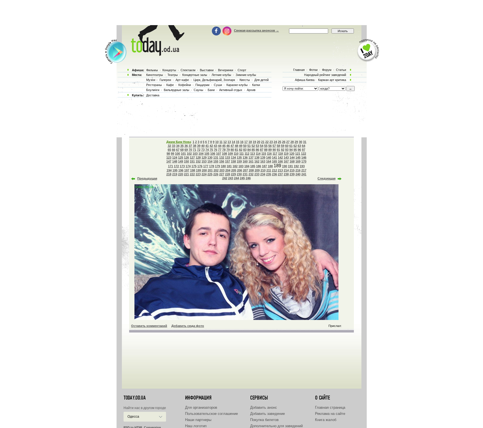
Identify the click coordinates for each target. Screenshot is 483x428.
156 (221, 161)
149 (180, 161)
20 (258, 142)
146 (303, 157)
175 (193, 166)
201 (210, 170)
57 (274, 145)
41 (207, 145)
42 (211, 145)
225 (209, 174)
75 (211, 149)
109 (230, 153)
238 (286, 174)
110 (236, 153)
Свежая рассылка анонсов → (256, 30)
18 (250, 142)
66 (173, 149)
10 (217, 142)
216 (297, 170)
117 (275, 153)
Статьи (341, 69)
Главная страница (330, 407)
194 (169, 170)
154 (209, 161)
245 (242, 178)
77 (219, 149)
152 (198, 161)
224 (204, 174)
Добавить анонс (263, 407)
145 (297, 157)
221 (186, 174)
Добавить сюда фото (187, 325)
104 (200, 153)
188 (270, 166)
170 (303, 161)
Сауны (198, 90)
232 (251, 174)
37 (190, 145)
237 (280, 174)
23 (271, 142)
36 (186, 145)
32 (169, 145)
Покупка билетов (264, 420)
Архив (251, 90)
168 (292, 161)
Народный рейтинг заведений (325, 74)
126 (186, 157)
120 (291, 153)
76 (215, 149)
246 (248, 178)
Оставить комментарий (149, 325)
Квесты (245, 80)
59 (282, 145)
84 (249, 149)
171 (170, 166)
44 (219, 145)
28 (292, 142)
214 (286, 170)
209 (257, 170)
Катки (256, 85)
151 (192, 161)
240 (297, 174)
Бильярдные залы (176, 90)
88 (265, 149)
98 (168, 153)
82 (240, 149)
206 (239, 170)
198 (192, 170)
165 (274, 161)
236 (274, 174)
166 (280, 161)
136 (245, 157)
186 (258, 166)
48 (236, 145)
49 (240, 145)
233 (256, 174)
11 (220, 142)
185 (252, 166)
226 (215, 174)
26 (283, 142)
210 (263, 170)
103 (195, 153)
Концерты (169, 70)
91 (278, 149)
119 (286, 153)
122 (303, 153)
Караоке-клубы (237, 85)
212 (274, 170)
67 (177, 149)
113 (252, 153)
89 (270, 149)
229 (233, 174)
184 (246, 166)
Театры (172, 74)
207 (245, 170)
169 (297, 161)
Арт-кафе (182, 80)
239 (292, 174)
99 (172, 153)
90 (274, 149)
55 (265, 145)
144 (292, 157)
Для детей (261, 80)
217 (303, 170)
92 (282, 149)
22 (267, 142)
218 (168, 174)
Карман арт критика (332, 80)
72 (198, 149)
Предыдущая (147, 178)
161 (251, 161)
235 (268, 174)
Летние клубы (221, 74)
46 (228, 145)
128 (198, 157)
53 (257, 145)
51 (249, 145)
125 (180, 157)
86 (257, 149)
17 (246, 142)
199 (198, 170)
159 (239, 161)
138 (256, 157)
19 (254, 142)
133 (227, 157)
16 (241, 142)
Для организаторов (201, 407)
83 (245, 149)
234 (262, 174)
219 (174, 174)
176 (199, 166)
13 (229, 142)
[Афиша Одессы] (156, 54)
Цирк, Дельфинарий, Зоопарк (214, 80)
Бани (211, 90)
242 (224, 178)
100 (177, 153)
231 (245, 174)
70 (190, 149)
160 (245, 161)
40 (203, 145)
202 (216, 170)
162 (256, 161)
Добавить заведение (267, 414)
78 (224, 149)
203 (221, 170)
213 (280, 170)
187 (264, 166)
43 (215, 145)
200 (204, 170)
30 (300, 142)
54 (261, 145)
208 (251, 170)
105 (206, 153)
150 (186, 161)
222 (192, 174)
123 (168, 157)
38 (194, 145)
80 (232, 149)
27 (288, 142)
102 (189, 153)
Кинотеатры (154, 74)
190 (284, 166)
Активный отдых (230, 90)
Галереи (165, 80)
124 (174, 157)
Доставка (152, 95)
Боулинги (152, 90)
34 (177, 145)
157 (227, 161)
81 (236, 149)
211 (268, 170)
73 (203, 149)
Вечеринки (225, 70)
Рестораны (154, 85)
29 (296, 142)
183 (240, 166)
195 (174, 170)
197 (186, 170)
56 (270, 145)
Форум (327, 69)
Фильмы (152, 70)
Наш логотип (196, 426)
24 (275, 142)
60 (286, 145)
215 (292, 170)
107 (218, 153)
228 (227, 174)
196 (180, 170)
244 (236, 178)
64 (303, 145)
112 (247, 153)
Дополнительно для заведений (276, 426)
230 (239, 174)
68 (182, 149)
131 (215, 157)
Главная (299, 69)
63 (299, 145)
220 (180, 174)
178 (211, 166)
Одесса (133, 417)
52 (253, 145)
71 (194, 149)
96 (299, 149)
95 (295, 149)
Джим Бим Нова (178, 142)
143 (286, 157)
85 (253, 149)
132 (221, 157)
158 (233, 161)
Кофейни (184, 85)
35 (182, 145)
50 (245, 145)
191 (290, 166)
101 (183, 153)
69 (186, 149)
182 (235, 166)
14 (233, 142)
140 (268, 157)
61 (291, 145)
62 (295, 145)
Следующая (326, 178)
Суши (218, 85)
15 (237, 142)
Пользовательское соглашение (211, 414)
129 (204, 157)
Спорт (242, 70)
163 (262, 161)
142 (280, 157)
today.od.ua (135, 398)
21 (262, 142)
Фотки (313, 69)
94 (291, 149)
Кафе (170, 85)
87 (261, 149)
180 (223, 166)
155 (215, 161)
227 (221, 174)
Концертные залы (194, 74)
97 (303, 149)
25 (279, 142)
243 (230, 178)
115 (263, 153)
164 (268, 161)
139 (262, 157)
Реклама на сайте (330, 414)
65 (169, 149)
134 (233, 157)
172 (176, 166)
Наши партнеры (198, 420)
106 (212, 153)
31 (304, 142)
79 (228, 149)
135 (239, 157)
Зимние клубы (246, 74)
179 (217, 166)
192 (296, 166)
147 (168, 161)
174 (188, 166)
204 (227, 170)
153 (204, 161)
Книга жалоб (325, 420)
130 (209, 157)
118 (280, 153)
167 (286, 161)
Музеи (150, 80)
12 (225, 142)
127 (192, 157)
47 (232, 145)
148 (174, 161)
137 (251, 157)
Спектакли (188, 70)
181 (229, 166)
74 (207, 149)
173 (182, 166)
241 (303, 174)
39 (198, 145)
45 (224, 145)
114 (258, 153)
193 (302, 166)
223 (198, 174)
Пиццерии (202, 85)
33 (173, 145)
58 (278, 145)
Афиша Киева (304, 80)
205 (233, 170)
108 (224, 153)
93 (286, 149)
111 (241, 153)
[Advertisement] (241, 12)
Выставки (207, 70)
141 (274, 157)
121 (297, 153)
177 (205, 166)
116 (269, 153)
